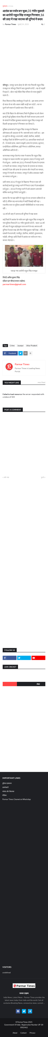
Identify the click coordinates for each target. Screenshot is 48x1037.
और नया (6, 477)
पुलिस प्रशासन (7, 783)
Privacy (32, 1033)
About (15, 1033)
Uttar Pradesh (31, 345)
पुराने (42, 477)
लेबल (38, 684)
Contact (23, 1033)
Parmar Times (22, 364)
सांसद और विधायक (8, 791)
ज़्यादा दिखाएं (41, 382)
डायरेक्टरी (5, 787)
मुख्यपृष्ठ (5, 6)
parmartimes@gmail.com (14, 284)
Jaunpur (20, 345)
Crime (11, 6)
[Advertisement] (24, 53)
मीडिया (4, 795)
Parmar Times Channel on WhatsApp (16, 799)
